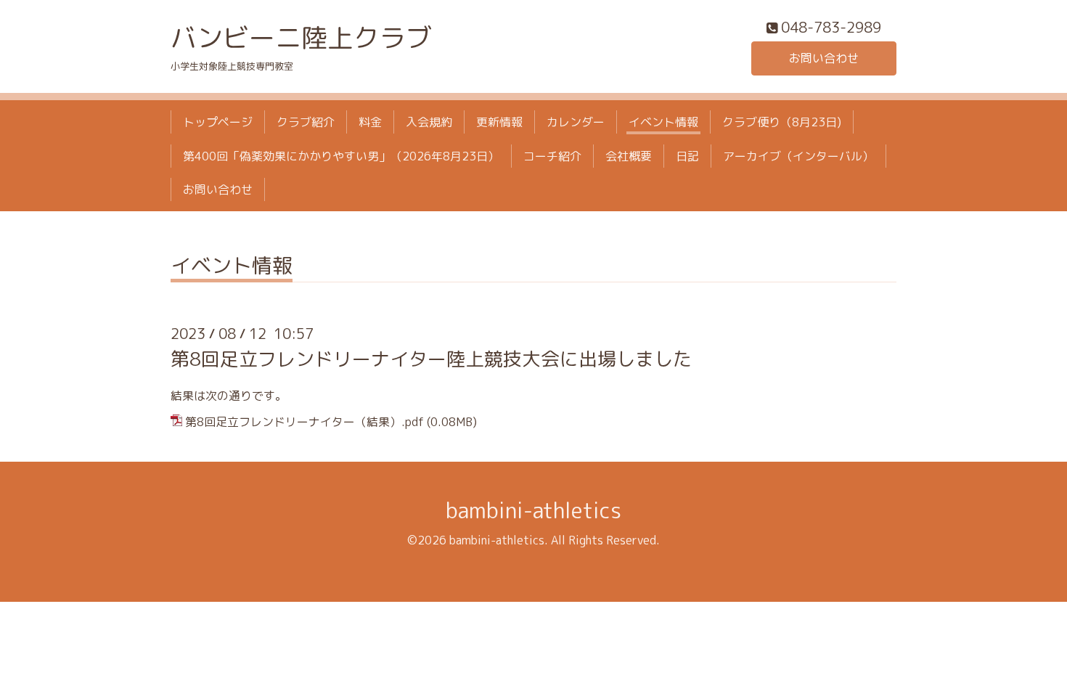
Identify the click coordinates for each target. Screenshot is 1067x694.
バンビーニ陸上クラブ (301, 37)
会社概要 (628, 156)
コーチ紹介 (552, 156)
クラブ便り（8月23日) (781, 122)
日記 (687, 156)
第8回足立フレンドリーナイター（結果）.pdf (304, 422)
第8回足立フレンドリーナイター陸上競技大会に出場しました (431, 359)
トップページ (218, 122)
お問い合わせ (824, 58)
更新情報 (499, 122)
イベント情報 (663, 122)
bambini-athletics (533, 510)
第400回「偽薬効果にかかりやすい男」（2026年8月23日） (341, 156)
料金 (370, 122)
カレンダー (576, 122)
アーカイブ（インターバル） (798, 156)
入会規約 (429, 122)
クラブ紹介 (306, 122)
